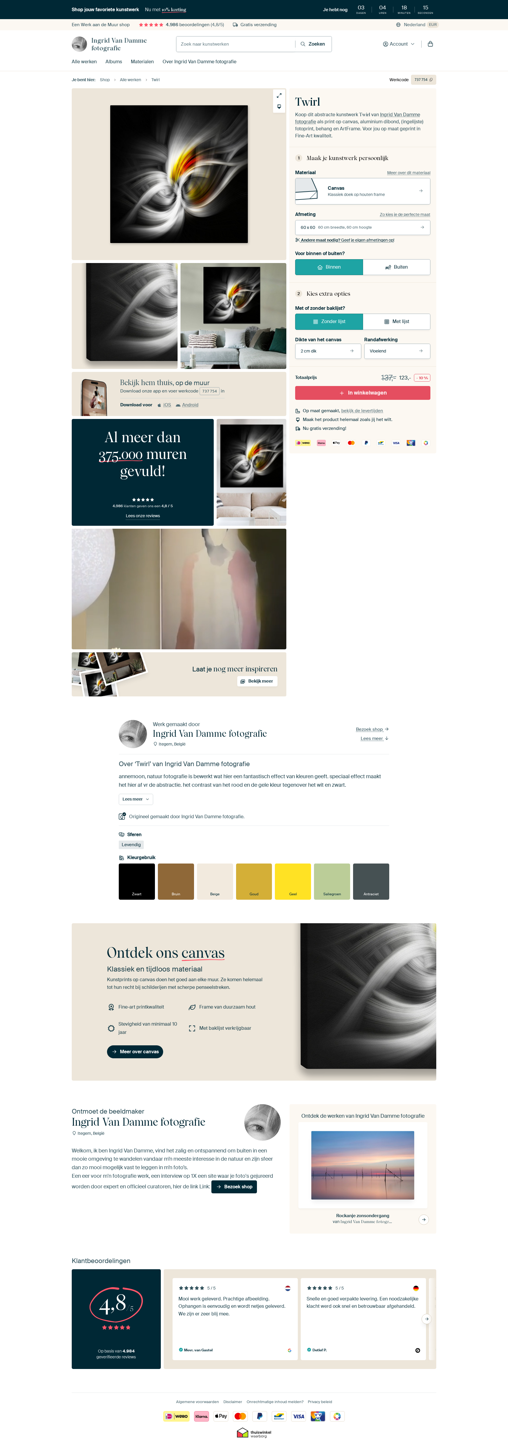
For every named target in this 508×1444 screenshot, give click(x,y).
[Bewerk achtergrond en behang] (279, 107)
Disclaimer (232, 1401)
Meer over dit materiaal (408, 172)
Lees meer (372, 738)
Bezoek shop (370, 729)
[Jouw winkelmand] (430, 44)
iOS (167, 405)
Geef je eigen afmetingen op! (347, 240)
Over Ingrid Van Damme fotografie (199, 62)
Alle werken (84, 62)
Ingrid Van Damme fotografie (119, 44)
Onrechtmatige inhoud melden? (275, 1401)
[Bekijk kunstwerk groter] (279, 95)
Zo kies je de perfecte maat (405, 214)
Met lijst (400, 321)
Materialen (142, 62)
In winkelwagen (367, 392)
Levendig (131, 845)
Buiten (401, 267)
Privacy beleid (320, 1401)
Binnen (333, 267)
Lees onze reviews (143, 515)
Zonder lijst (333, 321)
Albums (114, 62)
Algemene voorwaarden (197, 1401)
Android (190, 405)
